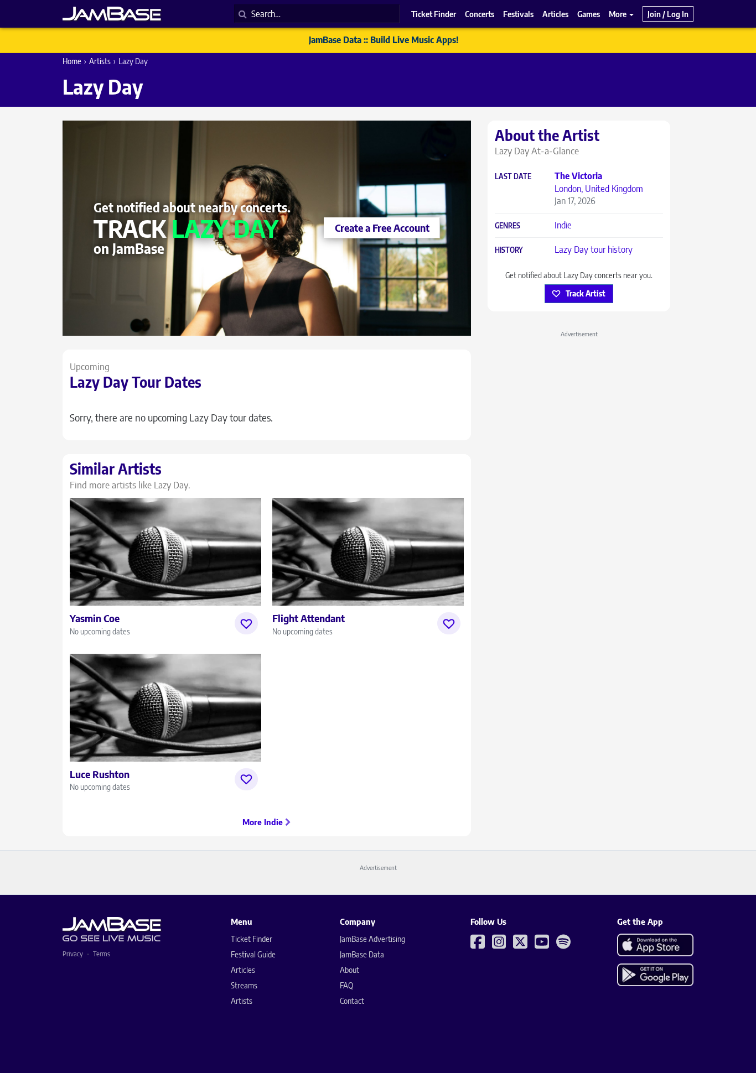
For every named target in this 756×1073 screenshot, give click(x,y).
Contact (352, 1001)
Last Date (513, 176)
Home (72, 61)
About (349, 970)
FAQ (346, 985)
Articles (243, 970)
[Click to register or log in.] (246, 623)
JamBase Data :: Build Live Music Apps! (384, 39)
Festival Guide (253, 954)
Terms (101, 954)
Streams (244, 985)
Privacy (73, 954)
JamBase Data (362, 954)
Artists (100, 61)
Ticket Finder (251, 939)
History (509, 250)
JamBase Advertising (372, 939)
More (618, 14)
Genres (507, 226)
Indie (563, 225)
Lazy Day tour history (594, 249)
